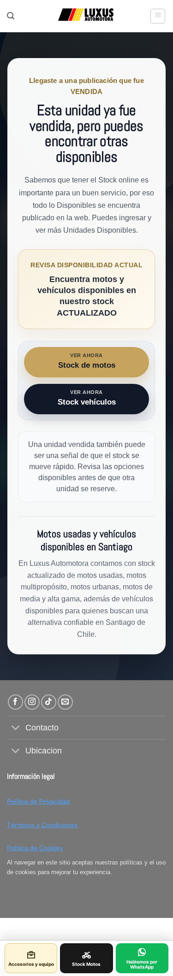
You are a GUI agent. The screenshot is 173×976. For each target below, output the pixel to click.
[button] (10, 16)
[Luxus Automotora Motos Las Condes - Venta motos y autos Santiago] (86, 16)
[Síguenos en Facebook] (15, 702)
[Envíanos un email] (65, 702)
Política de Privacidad (38, 801)
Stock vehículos (87, 397)
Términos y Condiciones (42, 825)
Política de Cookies (35, 848)
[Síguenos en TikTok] (48, 702)
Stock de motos (86, 361)
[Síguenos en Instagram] (32, 702)
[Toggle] (16, 729)
